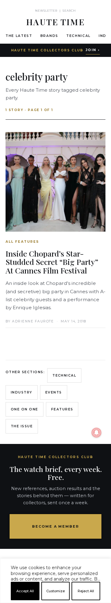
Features (62, 409)
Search (69, 10)
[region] (55, 600)
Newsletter (46, 10)
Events (53, 392)
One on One (24, 409)
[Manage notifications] (96, 432)
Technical (78, 36)
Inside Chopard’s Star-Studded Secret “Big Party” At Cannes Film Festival (52, 261)
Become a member (55, 526)
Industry (21, 392)
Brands (49, 36)
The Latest (19, 36)
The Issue (22, 426)
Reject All (86, 591)
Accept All (25, 591)
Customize (55, 591)
